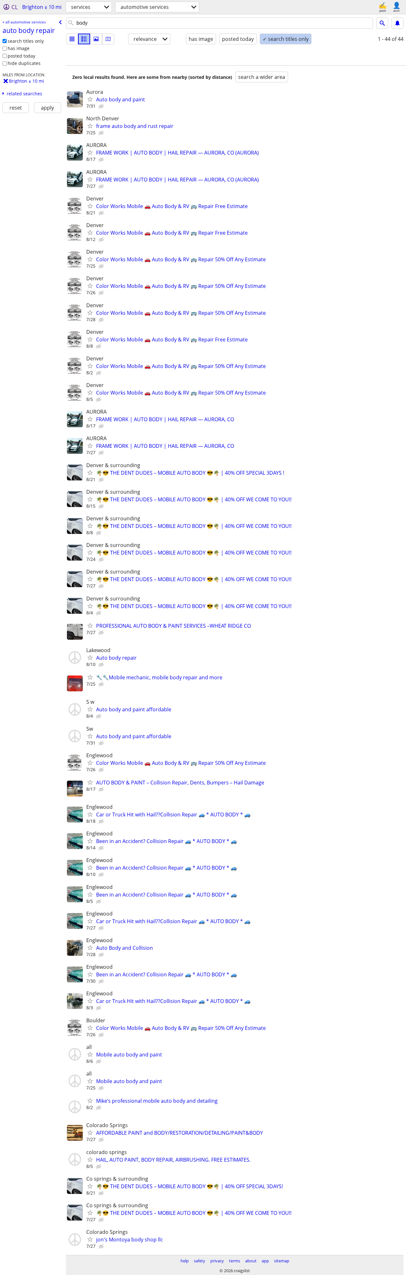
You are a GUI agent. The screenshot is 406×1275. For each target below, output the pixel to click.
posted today (21, 56)
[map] (108, 39)
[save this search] (397, 23)
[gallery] (96, 39)
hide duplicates (24, 63)
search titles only (26, 41)
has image (18, 48)
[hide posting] (102, 106)
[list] (72, 39)
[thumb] (84, 39)
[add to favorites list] (90, 99)
